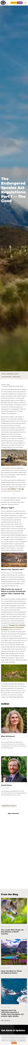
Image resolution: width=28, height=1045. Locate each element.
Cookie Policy (22, 1040)
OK (14, 1043)
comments (15, 813)
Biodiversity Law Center (13, 373)
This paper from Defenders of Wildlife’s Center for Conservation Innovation (13, 627)
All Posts (4, 373)
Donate (13, 2)
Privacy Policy (13, 1040)
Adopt (20, 2)
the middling (12, 489)
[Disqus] (14, 833)
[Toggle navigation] (25, 2)
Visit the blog (5, 1020)
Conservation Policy (6, 376)
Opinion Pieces (16, 376)
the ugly (21, 489)
